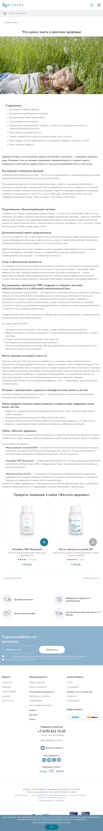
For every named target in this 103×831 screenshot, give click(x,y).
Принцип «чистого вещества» (80, 691)
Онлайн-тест (72, 696)
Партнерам (6, 687)
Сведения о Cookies (78, 795)
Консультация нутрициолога (41, 691)
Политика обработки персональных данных (49, 795)
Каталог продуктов (37, 683)
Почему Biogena (36, 701)
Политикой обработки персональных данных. (51, 822)
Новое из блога (11, 23)
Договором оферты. (79, 656)
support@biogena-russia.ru (51, 740)
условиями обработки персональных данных (27, 656)
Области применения (38, 687)
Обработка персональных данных (51, 798)
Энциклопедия (73, 701)
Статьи (70, 683)
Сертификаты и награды (39, 696)
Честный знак (8, 701)
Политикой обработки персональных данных (57, 656)
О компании (7, 683)
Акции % (33, 710)
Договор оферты (22, 795)
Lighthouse (59, 801)
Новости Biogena (9, 692)
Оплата (32, 719)
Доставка (33, 714)
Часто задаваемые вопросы (41, 705)
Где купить (6, 696)
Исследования (73, 687)
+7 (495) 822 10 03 (51, 731)
